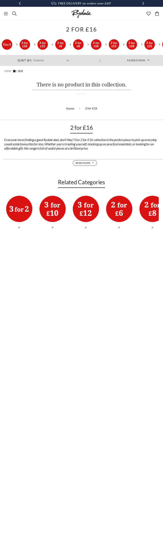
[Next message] (143, 3)
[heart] (148, 13)
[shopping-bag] (157, 13)
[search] (14, 13)
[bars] (6, 13)
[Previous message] (19, 3)
